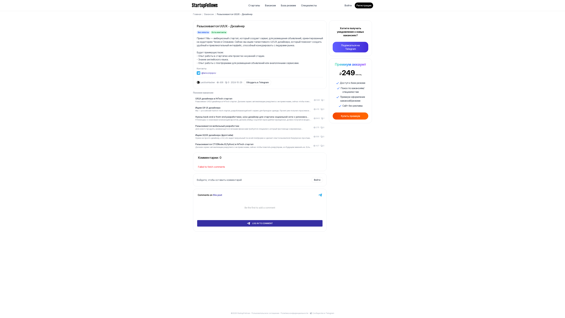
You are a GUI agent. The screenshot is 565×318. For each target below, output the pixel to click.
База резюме (288, 5)
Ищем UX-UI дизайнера (207, 107)
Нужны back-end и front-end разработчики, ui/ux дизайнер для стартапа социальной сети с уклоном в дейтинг (251, 117)
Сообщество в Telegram (323, 313)
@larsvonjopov (208, 73)
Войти (348, 5)
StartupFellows (205, 5)
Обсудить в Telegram (257, 82)
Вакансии (270, 5)
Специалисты (309, 5)
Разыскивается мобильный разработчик (217, 126)
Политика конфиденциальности (294, 313)
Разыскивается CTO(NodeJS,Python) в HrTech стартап (224, 144)
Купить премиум (350, 116)
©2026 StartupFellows (240, 313)
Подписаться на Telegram (350, 47)
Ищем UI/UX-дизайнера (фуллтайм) (214, 135)
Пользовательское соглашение (265, 313)
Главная (197, 14)
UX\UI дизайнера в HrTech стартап (213, 98)
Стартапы (254, 5)
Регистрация (364, 5)
